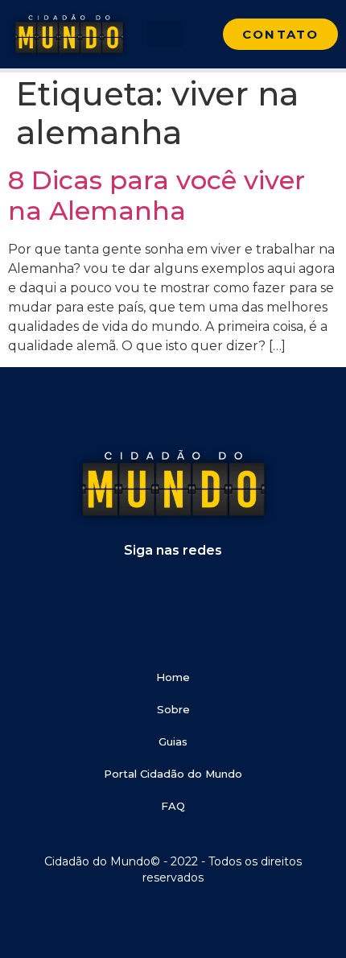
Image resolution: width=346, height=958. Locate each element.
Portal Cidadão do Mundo (173, 773)
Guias (173, 741)
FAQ (173, 805)
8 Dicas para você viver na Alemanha (156, 195)
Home (173, 677)
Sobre (173, 709)
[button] (164, 34)
